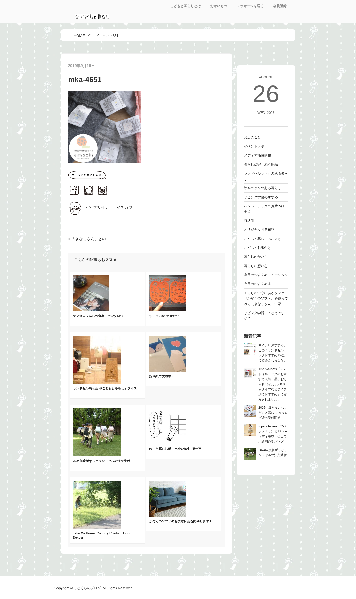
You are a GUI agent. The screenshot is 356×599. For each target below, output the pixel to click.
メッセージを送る (250, 6)
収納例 (249, 221)
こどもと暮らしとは (185, 6)
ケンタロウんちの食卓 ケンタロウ (98, 316)
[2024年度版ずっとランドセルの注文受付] (97, 455)
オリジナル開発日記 (259, 229)
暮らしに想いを (256, 266)
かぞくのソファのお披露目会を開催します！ (180, 521)
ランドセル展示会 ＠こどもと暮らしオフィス (105, 388)
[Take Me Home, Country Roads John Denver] (97, 528)
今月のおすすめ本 (257, 284)
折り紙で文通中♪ (161, 376)
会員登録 (280, 6)
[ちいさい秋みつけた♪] (167, 310)
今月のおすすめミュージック (266, 275)
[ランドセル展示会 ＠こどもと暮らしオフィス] (97, 383)
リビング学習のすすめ (261, 197)
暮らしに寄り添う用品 (261, 164)
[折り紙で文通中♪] (167, 371)
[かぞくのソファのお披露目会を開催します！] (167, 516)
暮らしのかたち (256, 257)
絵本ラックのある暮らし (262, 188)
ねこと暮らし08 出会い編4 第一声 (175, 449)
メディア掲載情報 (257, 155)
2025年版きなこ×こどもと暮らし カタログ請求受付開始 (273, 413)
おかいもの (218, 6)
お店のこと (252, 137)
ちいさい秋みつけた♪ (164, 316)
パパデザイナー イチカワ (109, 207)
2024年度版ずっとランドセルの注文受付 (101, 461)
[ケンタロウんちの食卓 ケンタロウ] (91, 310)
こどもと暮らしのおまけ (262, 239)
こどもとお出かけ (257, 248)
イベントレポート (257, 146)
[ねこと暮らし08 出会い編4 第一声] (167, 443)
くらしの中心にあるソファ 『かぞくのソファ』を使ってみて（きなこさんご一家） (266, 298)
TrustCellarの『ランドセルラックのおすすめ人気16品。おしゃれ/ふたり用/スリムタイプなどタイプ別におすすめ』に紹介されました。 (272, 384)
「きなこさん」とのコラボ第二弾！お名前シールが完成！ (90, 239)
